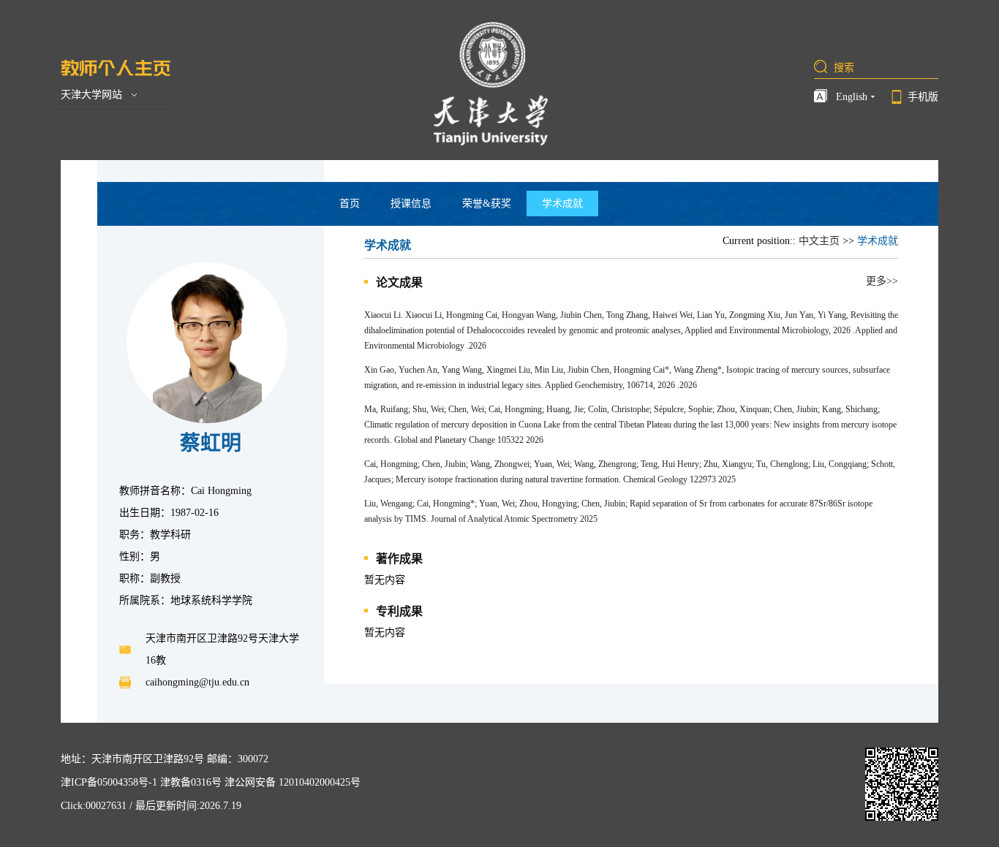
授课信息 (411, 203)
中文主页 (819, 240)
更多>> (882, 281)
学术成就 (562, 203)
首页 (349, 203)
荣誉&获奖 (486, 203)
